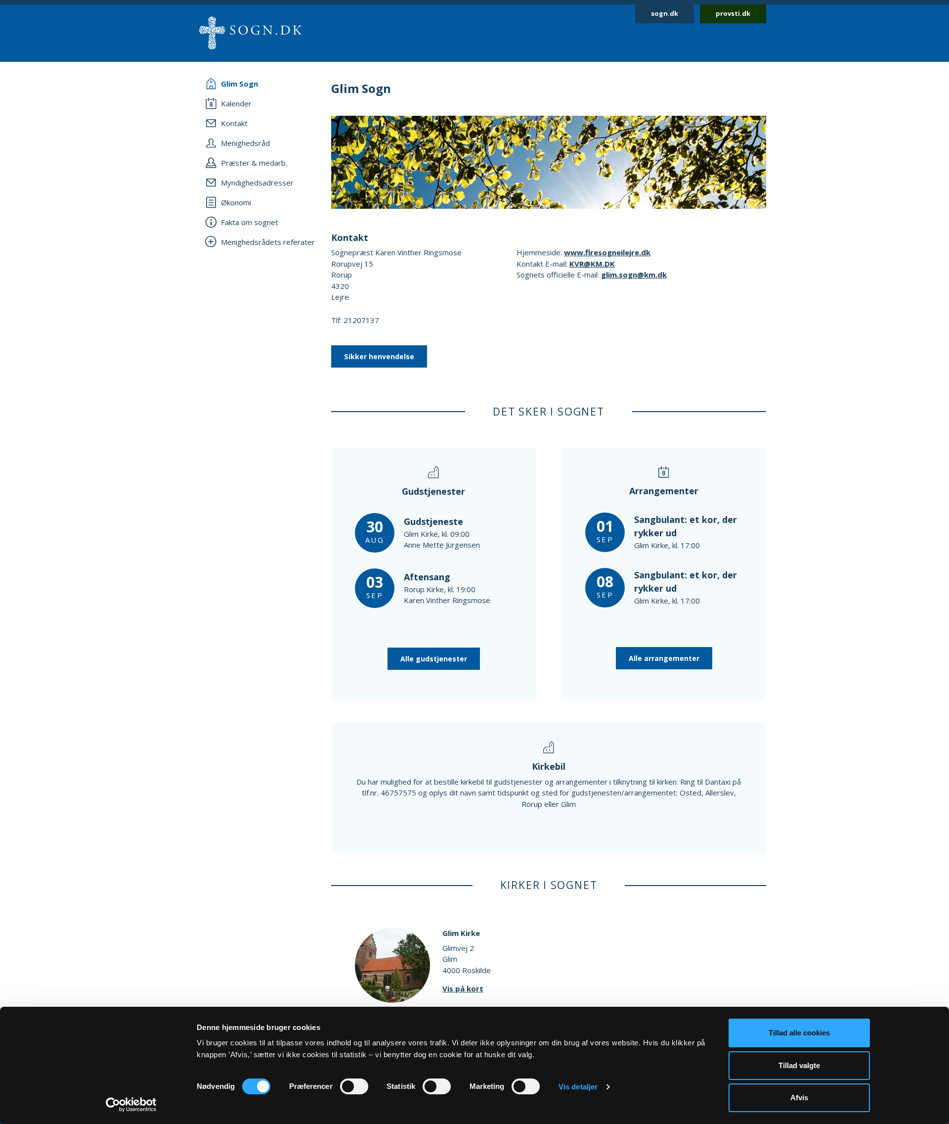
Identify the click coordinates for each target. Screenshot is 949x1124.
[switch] (354, 1086)
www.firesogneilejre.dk (607, 252)
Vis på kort (462, 988)
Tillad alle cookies (799, 1033)
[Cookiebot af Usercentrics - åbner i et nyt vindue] (131, 1104)
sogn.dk (664, 13)
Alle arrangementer (664, 658)
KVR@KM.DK (592, 264)
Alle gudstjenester (433, 658)
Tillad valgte (799, 1065)
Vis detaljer (578, 1086)
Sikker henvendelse (379, 356)
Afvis (799, 1097)
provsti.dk (733, 13)
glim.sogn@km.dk (634, 275)
